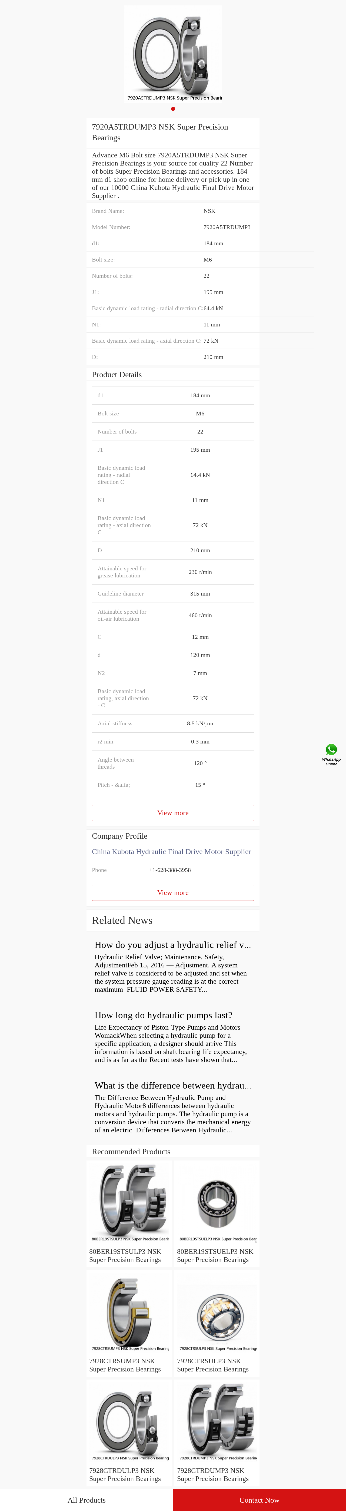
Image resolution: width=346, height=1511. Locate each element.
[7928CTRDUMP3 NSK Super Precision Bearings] (217, 1462)
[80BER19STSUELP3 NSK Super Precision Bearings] (217, 1243)
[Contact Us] (332, 756)
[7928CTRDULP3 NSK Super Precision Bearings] (129, 1462)
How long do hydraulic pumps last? (163, 1015)
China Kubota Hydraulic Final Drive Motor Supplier (171, 851)
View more (173, 813)
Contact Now (259, 1500)
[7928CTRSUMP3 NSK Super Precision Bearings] (129, 1353)
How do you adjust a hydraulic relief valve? (180, 945)
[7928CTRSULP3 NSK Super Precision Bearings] (217, 1353)
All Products (87, 1500)
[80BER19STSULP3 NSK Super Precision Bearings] (129, 1243)
